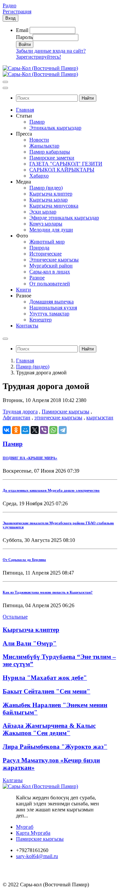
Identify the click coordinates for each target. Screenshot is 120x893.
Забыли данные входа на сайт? (51, 51)
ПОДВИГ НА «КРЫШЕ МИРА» (30, 458)
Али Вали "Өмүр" (30, 643)
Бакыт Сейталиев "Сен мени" (46, 691)
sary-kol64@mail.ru (37, 856)
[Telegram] (63, 430)
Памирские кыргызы (65, 411)
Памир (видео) (32, 366)
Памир (13, 443)
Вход (10, 18)
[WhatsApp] (53, 430)
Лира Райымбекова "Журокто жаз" (55, 746)
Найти (88, 98)
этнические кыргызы (58, 417)
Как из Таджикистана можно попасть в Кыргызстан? (48, 592)
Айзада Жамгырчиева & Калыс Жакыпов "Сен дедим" (49, 729)
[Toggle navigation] (5, 82)
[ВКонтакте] (7, 430)
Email (22, 30)
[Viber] (44, 430)
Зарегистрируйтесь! (38, 57)
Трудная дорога (20, 411)
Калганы (13, 780)
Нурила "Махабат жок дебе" (45, 677)
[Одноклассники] (16, 430)
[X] (35, 430)
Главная (25, 360)
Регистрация (17, 11)
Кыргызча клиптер (31, 629)
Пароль (24, 37)
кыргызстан (99, 417)
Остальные (15, 617)
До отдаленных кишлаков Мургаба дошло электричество (51, 490)
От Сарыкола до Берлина (24, 560)
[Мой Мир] (25, 430)
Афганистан (16, 417)
